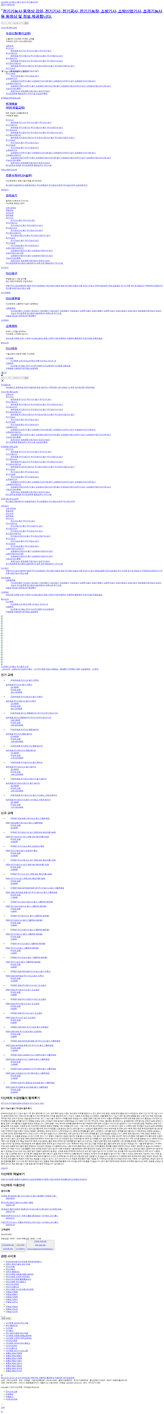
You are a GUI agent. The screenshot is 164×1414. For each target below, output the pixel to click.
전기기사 (9, 120)
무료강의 (9, 210)
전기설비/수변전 (56, 185)
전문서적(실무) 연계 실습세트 (107, 286)
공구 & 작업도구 (138, 286)
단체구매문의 (60, 338)
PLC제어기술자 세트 (55, 286)
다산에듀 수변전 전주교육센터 (19, 1338)
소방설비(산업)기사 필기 (21, 251)
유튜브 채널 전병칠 (14, 1353)
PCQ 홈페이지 (12, 1326)
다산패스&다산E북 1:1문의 (42, 338)
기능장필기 (64, 311)
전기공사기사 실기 (55, 133)
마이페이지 (6, 385)
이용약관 (18, 368)
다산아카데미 (11, 1346)
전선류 (9, 288)
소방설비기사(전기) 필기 (21, 81)
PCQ (28, 366)
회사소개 (5, 343)
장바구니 (45, 387)
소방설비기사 (11, 78)
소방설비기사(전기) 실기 (63, 81)
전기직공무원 (11, 94)
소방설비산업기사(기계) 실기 (98, 86)
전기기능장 (10, 73)
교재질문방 (10, 308)
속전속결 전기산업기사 (20, 128)
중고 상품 (26, 288)
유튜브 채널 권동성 (14, 1366)
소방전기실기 (109, 311)
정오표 (15, 316)
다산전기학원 (36, 366)
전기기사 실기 (45, 122)
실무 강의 (40, 263)
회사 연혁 (35, 361)
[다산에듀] (82, 16)
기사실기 (27, 311)
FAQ (22, 338)
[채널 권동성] (12, 1307)
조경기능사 (15, 91)
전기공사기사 (11, 130)
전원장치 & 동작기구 (154, 286)
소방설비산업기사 (13, 84)
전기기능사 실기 (32, 143)
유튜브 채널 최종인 (14, 1356)
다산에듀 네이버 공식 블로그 (18, 1343)
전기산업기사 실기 (55, 128)
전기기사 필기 (33, 122)
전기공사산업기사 (13, 135)
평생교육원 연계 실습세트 (106, 571)
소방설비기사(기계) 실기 (85, 81)
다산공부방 (6, 293)
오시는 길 (52, 361)
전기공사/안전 (69, 185)
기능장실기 (74, 311)
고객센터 (5, 320)
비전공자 (25, 1103)
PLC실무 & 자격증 (13, 165)
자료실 (9, 316)
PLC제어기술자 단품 (73, 286)
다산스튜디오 (11, 1348)
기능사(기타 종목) (13, 89)
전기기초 (32, 94)
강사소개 (9, 213)
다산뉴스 (44, 361)
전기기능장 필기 (17, 76)
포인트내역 (80, 387)
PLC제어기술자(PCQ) (15, 185)
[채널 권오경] (12, 1309)
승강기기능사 (44, 91)
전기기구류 (125, 286)
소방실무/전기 (82, 185)
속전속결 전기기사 (18, 122)
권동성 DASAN (80, 1179)
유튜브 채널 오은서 (14, 1363)
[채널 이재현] (12, 1297)
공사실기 (35, 311)
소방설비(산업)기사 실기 (42, 251)
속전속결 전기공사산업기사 (22, 138)
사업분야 (9, 363)
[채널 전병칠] (12, 1292)
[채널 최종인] (12, 1294)
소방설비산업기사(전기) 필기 (23, 86)
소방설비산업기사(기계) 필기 (48, 86)
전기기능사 (10, 140)
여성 (42, 1103)
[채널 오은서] (12, 1302)
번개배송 (10, 98)
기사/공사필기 (17, 311)
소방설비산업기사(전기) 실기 (73, 86)
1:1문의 (27, 338)
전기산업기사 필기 (39, 128)
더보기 (4, 1168)
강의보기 (5, 190)
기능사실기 (54, 311)
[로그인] (2, 375)
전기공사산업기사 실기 (64, 66)
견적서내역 (90, 387)
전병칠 (38, 1179)
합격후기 (32, 316)
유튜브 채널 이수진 (14, 1371)
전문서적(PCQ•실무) (19, 175)
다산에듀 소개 (17, 361)
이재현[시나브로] (27, 1179)
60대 (19, 1103)
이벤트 (17, 338)
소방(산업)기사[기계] (15, 253)
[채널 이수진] (12, 1312)
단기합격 (13, 1103)
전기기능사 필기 (17, 143)
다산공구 (5, 268)
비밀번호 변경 (34, 387)
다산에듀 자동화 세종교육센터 (19, 1336)
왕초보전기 (22, 94)
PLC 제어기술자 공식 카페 (17, 1333)
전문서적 (9, 170)
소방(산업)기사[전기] (15, 248)
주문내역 (53, 387)
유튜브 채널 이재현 (14, 1358)
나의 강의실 (11, 208)
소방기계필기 (97, 311)
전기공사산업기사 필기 (44, 138)
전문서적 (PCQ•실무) (10, 499)
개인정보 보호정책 (30, 368)
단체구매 (34, 1378)
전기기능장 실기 (32, 76)
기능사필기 (44, 311)
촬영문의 (78, 338)
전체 (8, 286)
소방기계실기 (121, 311)
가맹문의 (70, 338)
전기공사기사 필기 (39, 133)
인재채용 (9, 368)
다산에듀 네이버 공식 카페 (17, 1323)
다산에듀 (11, 348)
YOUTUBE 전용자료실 (92, 338)
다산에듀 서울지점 (62, 366)
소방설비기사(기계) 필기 (42, 81)
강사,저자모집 (24, 1378)
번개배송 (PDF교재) (9, 447)
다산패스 (22, 366)
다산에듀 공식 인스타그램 (17, 1351)
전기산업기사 (11, 125)
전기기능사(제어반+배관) (21, 286)
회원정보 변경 (22, 387)
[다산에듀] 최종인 (12, 1179)
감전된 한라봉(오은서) (64, 1179)
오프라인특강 (42, 94)
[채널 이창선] (12, 1299)
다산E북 (14, 366)
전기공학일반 (42, 185)
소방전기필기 (85, 311)
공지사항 (9, 338)
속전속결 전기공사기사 (20, 133)
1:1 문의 (71, 387)
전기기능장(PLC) (39, 286)
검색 (26, 378)
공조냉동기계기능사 (29, 91)
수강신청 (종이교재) (9, 392)
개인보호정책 (68, 1378)
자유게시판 (23, 316)
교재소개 (9, 394)
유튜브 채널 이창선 (14, 1361)
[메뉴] (2, 373)
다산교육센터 (48, 366)
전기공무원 (21, 313)
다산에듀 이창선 (48, 1179)
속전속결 (9, 215)
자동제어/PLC (30, 185)
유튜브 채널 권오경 (14, 1368)
